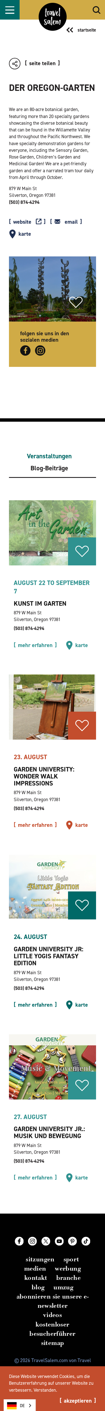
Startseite (87, 30)
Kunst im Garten (40, 603)
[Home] (53, 17)
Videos (52, 1315)
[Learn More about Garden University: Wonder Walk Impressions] (52, 707)
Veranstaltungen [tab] (49, 456)
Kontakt (35, 1277)
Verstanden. (45, 1390)
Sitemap (52, 1343)
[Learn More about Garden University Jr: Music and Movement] (52, 1066)
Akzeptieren (78, 1401)
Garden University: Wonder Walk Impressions (44, 776)
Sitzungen (40, 1259)
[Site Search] (97, 10)
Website (22, 222)
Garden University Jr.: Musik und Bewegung (49, 1132)
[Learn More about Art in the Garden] (52, 532)
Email (71, 222)
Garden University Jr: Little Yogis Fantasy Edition (48, 956)
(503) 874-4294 (24, 202)
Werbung (68, 1268)
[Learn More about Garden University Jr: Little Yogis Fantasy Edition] (52, 886)
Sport (71, 1259)
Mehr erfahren (35, 645)
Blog (38, 1287)
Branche (68, 1277)
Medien (35, 1268)
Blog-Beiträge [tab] (49, 468)
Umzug (63, 1287)
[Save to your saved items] (76, 302)
